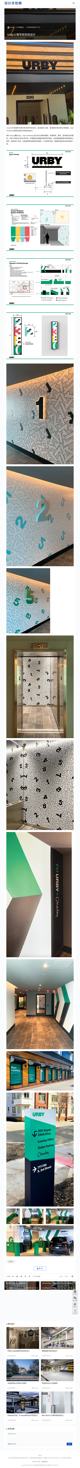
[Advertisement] (40, 1305)
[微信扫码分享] (21, 1276)
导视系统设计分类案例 (49, 1383)
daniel (12, 27)
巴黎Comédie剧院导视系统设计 (18, 1351)
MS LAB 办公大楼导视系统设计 (53, 1415)
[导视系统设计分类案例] (57, 1370)
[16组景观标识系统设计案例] (22, 1370)
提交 (69, 1444)
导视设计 (21, 27)
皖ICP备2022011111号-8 (52, 1465)
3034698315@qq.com (54, 1458)
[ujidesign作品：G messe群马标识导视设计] (22, 1402)
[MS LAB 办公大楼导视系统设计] (57, 1402)
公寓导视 (10, 1261)
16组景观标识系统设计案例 (16, 1383)
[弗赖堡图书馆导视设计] (57, 1338)
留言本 (40, 1455)
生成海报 (37, 1276)
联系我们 (45, 1461)
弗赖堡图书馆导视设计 (49, 1351)
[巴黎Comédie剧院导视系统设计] (22, 1338)
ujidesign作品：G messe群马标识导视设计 (22, 1415)
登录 (9, 1444)
